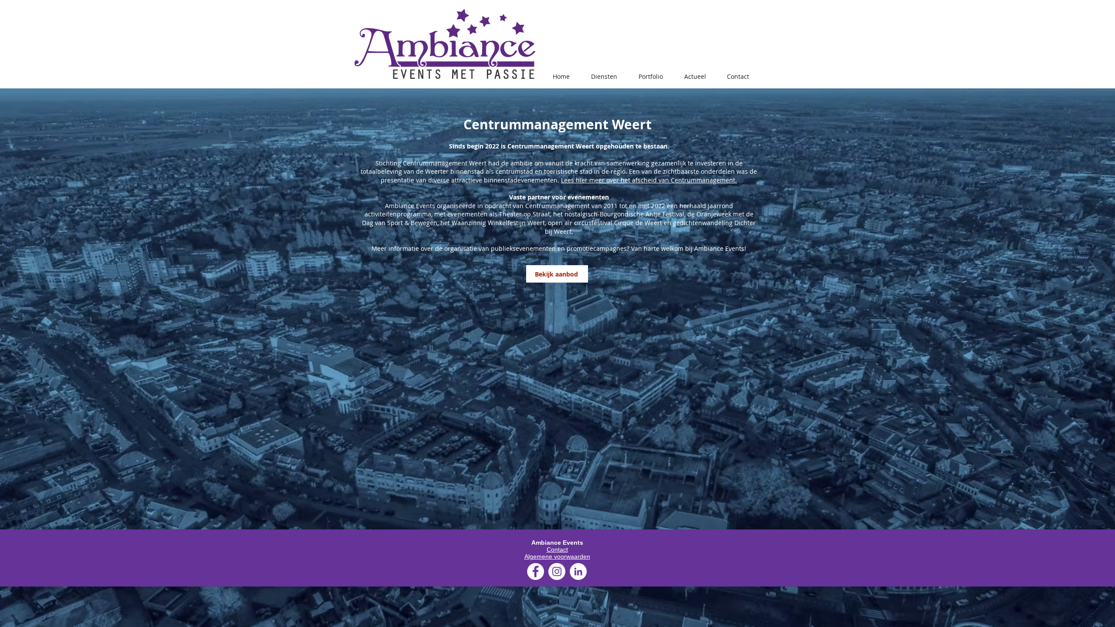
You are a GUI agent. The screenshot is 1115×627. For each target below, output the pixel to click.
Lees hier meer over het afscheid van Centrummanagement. (649, 180)
